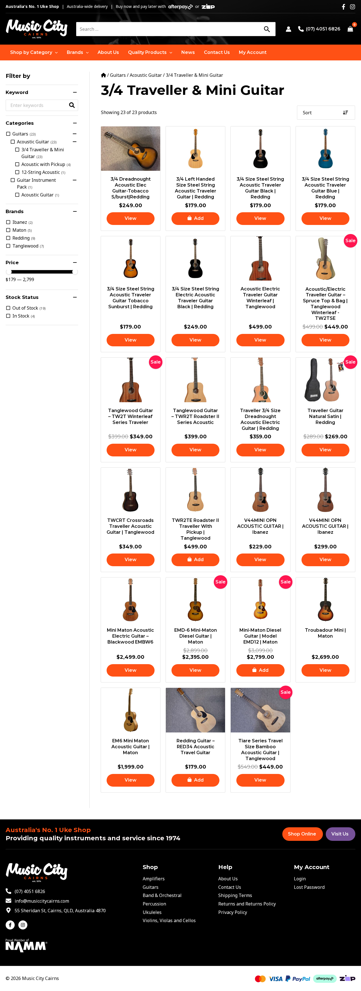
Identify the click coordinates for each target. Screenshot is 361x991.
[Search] (267, 29)
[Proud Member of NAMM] (26, 945)
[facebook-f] (11, 924)
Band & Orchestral (162, 895)
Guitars (118, 75)
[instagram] (23, 924)
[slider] (9, 272)
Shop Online (302, 834)
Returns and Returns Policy (247, 904)
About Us (228, 879)
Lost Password (309, 887)
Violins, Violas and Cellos (169, 920)
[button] (34, 52)
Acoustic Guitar (146, 75)
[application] (55, 52)
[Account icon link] (288, 29)
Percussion (154, 904)
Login (300, 879)
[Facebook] (343, 7)
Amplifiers (154, 879)
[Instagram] (352, 7)
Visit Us (340, 834)
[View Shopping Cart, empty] (350, 29)
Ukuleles (152, 912)
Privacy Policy (232, 912)
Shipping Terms (235, 895)
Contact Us (229, 887)
